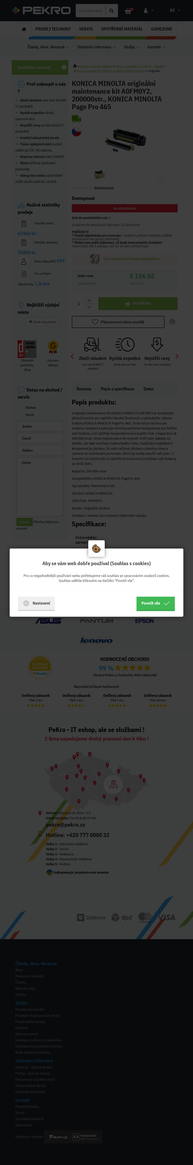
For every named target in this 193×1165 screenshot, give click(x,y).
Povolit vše (150, 603)
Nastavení (41, 603)
